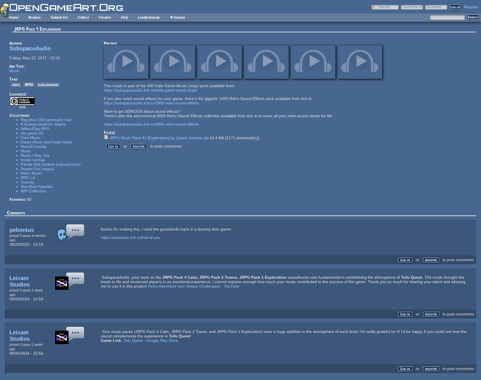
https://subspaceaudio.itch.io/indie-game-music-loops (150, 90)
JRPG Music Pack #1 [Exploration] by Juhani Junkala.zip (158, 138)
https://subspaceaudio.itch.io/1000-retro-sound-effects (151, 103)
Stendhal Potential (37, 186)
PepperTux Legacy (37, 168)
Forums (105, 17)
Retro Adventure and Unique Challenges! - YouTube (193, 286)
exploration (48, 84)
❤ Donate (177, 17)
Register (471, 7)
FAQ (124, 17)
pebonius (21, 230)
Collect (83, 17)
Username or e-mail (412, 7)
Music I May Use (35, 155)
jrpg (16, 84)
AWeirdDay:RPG (35, 128)
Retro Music (31, 173)
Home (13, 17)
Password (433, 7)
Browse (34, 17)
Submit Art (59, 17)
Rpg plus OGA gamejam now (46, 119)
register (139, 146)
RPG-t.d (28, 177)
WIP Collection (33, 191)
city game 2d (32, 133)
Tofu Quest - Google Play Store (150, 340)
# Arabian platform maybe (43, 124)
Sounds (27, 182)
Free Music (30, 137)
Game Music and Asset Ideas (46, 142)
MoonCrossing (33, 146)
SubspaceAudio (30, 48)
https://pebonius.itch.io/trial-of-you (130, 237)
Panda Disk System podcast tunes (51, 164)
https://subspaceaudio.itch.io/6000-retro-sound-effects (151, 124)
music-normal (33, 160)
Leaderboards (149, 17)
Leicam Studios (19, 281)
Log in (113, 146)
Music (14, 70)
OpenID (384, 7)
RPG (29, 84)
